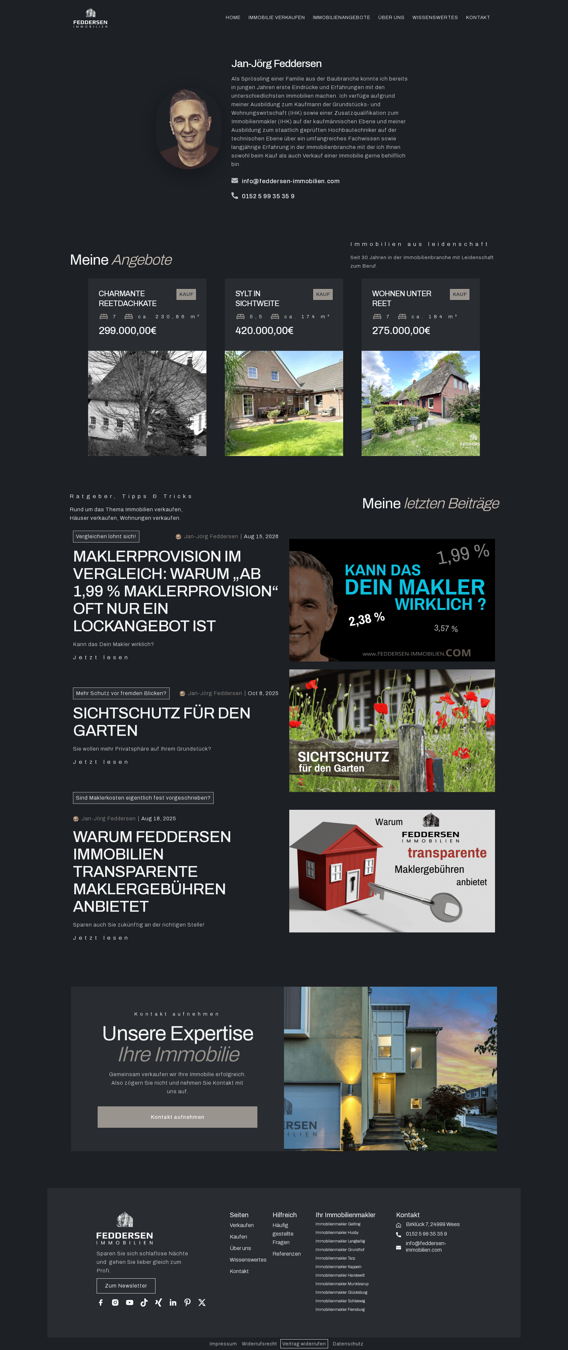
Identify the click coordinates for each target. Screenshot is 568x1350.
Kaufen (238, 1237)
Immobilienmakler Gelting (338, 1224)
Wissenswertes (435, 17)
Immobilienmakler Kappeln (339, 1267)
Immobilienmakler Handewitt (340, 1275)
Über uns (391, 17)
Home (233, 17)
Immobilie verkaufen (276, 17)
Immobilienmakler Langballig (340, 1241)
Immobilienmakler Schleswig (340, 1301)
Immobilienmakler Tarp (335, 1258)
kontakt (478, 17)
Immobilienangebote (341, 17)
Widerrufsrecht (259, 1343)
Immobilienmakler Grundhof (340, 1249)
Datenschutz (348, 1343)
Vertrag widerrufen (304, 1343)
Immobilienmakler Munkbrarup (342, 1284)
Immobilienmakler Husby (337, 1232)
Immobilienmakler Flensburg (340, 1309)
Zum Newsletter (126, 1286)
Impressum (223, 1343)
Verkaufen (242, 1225)
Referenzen (286, 1254)
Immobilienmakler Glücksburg (341, 1292)
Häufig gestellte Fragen (283, 1233)
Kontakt (239, 1271)
